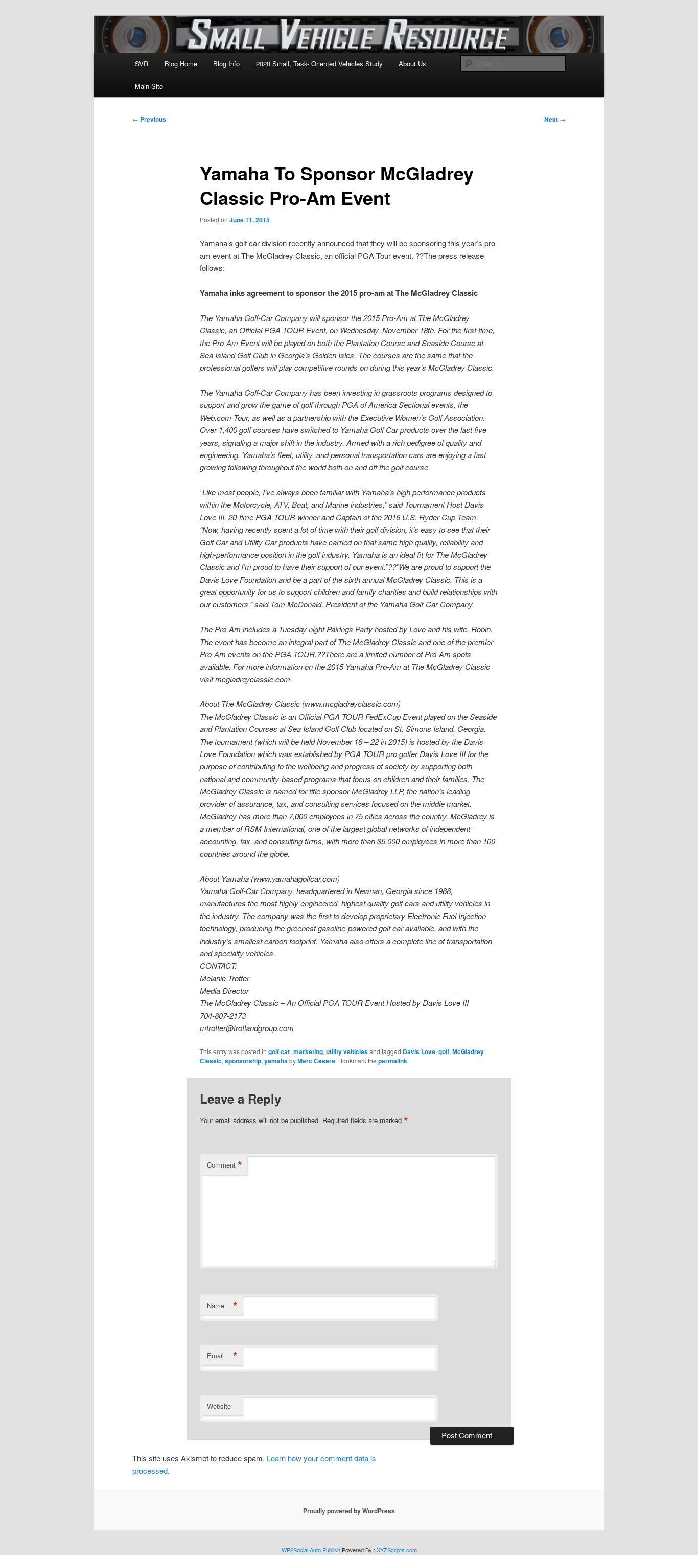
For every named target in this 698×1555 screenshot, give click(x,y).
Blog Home (181, 63)
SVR (141, 63)
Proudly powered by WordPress (349, 1510)
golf (443, 1051)
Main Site (149, 86)
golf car (279, 1051)
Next (555, 119)
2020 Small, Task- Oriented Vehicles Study (319, 63)
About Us (412, 63)
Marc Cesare (316, 1060)
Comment (224, 1165)
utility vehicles (347, 1051)
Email (222, 1355)
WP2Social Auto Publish (311, 1550)
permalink (392, 1060)
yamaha (276, 1060)
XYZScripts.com (397, 1550)
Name (222, 1305)
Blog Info (226, 63)
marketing (308, 1051)
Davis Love (419, 1051)
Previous (149, 119)
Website (219, 1406)
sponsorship (243, 1060)
